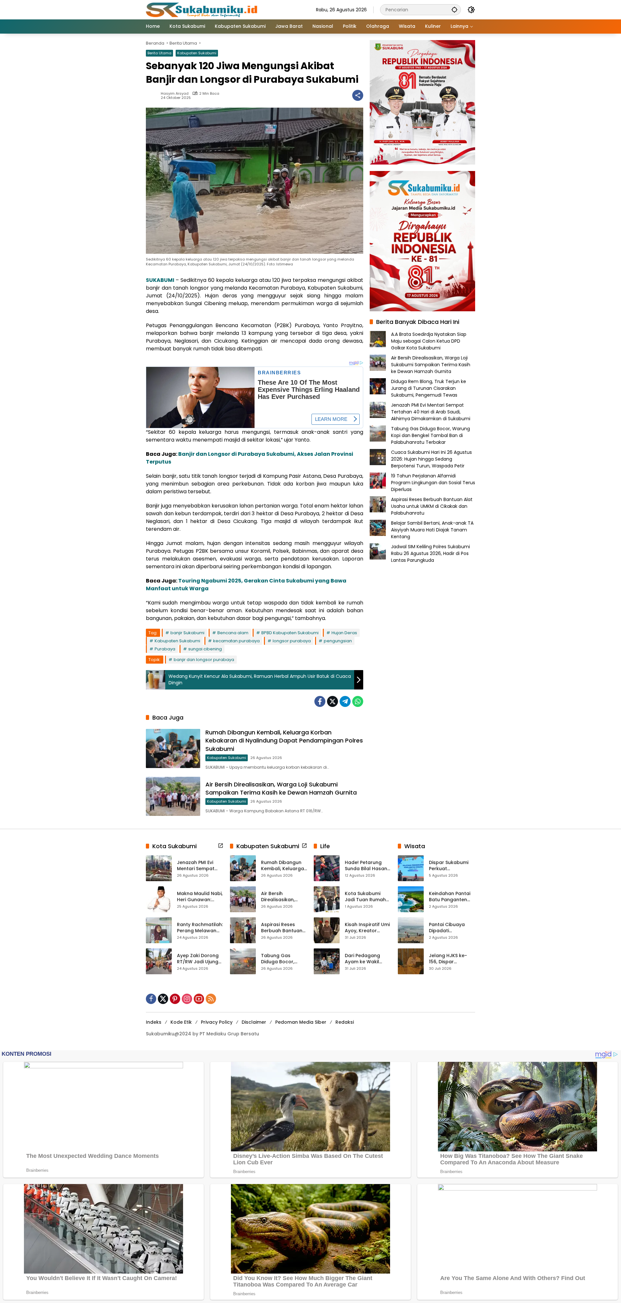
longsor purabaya (292, 641)
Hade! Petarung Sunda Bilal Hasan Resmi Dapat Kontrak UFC (366, 866)
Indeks (153, 1022)
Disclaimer (254, 1022)
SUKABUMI (160, 280)
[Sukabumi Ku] (202, 9)
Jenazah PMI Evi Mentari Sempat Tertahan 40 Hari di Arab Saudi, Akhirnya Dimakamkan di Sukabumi (430, 412)
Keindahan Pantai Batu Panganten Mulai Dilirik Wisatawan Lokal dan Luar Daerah (449, 897)
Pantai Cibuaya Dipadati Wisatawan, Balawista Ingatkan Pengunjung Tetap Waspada (452, 928)
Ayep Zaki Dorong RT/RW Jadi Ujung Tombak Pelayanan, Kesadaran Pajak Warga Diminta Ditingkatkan (198, 959)
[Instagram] (187, 999)
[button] (454, 9)
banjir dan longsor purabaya (204, 660)
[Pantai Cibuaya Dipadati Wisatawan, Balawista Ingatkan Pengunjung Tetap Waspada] (411, 930)
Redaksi (344, 1022)
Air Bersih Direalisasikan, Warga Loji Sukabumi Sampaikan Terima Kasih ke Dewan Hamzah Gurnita (281, 788)
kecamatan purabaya (236, 641)
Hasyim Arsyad (175, 93)
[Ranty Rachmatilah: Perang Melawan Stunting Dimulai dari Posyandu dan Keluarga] (159, 930)
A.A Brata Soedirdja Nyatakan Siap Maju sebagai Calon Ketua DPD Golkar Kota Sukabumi (428, 341)
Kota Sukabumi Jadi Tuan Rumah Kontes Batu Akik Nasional (365, 897)
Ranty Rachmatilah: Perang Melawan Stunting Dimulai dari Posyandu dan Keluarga (200, 928)
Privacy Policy (217, 1022)
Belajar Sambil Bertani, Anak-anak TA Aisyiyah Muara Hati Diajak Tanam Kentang (432, 530)
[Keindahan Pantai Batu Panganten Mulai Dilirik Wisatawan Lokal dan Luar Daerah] (411, 899)
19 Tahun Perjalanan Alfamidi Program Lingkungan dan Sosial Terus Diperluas (433, 483)
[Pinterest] (175, 999)
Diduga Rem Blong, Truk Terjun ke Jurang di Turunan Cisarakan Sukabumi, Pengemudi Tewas (428, 388)
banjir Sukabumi (187, 633)
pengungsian (338, 641)
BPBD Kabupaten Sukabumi (290, 633)
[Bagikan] (357, 95)
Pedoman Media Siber (300, 1022)
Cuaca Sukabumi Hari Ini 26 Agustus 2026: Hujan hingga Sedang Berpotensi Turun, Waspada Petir (431, 459)
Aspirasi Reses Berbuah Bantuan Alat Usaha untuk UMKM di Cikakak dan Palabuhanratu (432, 506)
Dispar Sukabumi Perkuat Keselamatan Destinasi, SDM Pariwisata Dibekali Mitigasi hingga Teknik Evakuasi (451, 866)
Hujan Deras (344, 633)
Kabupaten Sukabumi (196, 53)
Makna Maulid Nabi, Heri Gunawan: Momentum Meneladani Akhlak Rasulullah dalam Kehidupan (200, 897)
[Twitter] (332, 701)
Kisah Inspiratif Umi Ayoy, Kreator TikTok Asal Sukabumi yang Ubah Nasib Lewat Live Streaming (367, 928)
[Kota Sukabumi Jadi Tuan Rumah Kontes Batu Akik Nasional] (327, 899)
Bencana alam (232, 633)
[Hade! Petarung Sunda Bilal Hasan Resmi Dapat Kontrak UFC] (327, 868)
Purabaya (165, 649)
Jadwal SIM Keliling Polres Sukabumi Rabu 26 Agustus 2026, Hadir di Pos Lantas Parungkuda (430, 553)
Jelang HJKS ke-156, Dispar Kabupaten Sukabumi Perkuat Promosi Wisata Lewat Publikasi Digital (450, 959)
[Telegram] (345, 701)
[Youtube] (199, 999)
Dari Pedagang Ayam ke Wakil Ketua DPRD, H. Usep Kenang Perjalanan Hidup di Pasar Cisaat (367, 959)
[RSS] (211, 999)
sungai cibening (205, 649)
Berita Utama (159, 53)
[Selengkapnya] (220, 846)
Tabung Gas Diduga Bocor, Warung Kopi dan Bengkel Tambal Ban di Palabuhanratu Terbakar (430, 435)
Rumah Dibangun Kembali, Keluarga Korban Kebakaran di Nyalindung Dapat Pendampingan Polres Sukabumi (284, 740)
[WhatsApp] (357, 701)
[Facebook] (319, 701)
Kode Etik (181, 1022)
